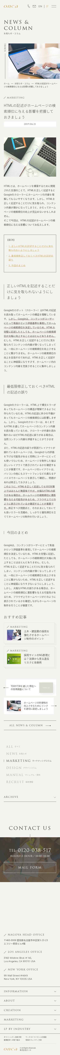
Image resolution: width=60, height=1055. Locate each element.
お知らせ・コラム (22, 83)
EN (40, 6)
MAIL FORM (30, 867)
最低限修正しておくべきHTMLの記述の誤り (31, 258)
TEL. (30, 850)
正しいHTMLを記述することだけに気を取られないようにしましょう (31, 248)
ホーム (7, 83)
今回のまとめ (17, 265)
